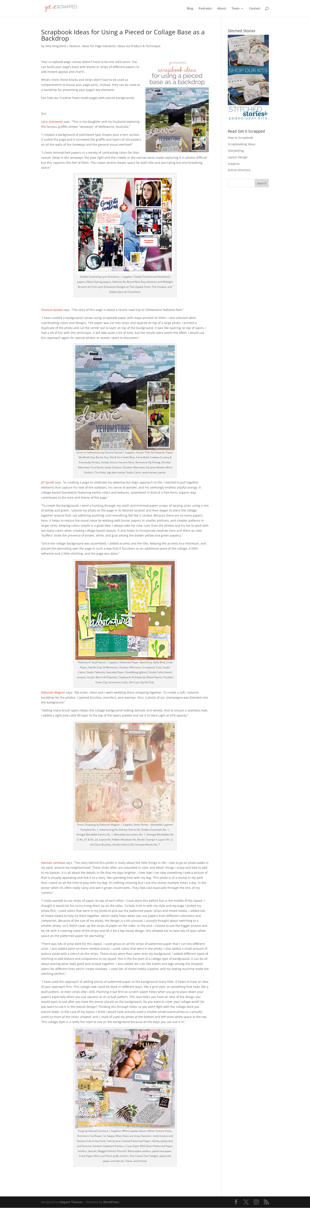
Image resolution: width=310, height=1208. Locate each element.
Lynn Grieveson (52, 122)
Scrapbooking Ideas (241, 144)
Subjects (234, 164)
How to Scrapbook (240, 138)
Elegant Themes (70, 1202)
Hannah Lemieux (53, 863)
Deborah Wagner (53, 692)
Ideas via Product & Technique (138, 46)
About (221, 8)
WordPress (111, 1202)
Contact (254, 8)
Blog (190, 8)
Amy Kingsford (55, 46)
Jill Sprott (47, 482)
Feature (74, 46)
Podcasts (205, 8)
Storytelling (236, 151)
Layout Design (238, 157)
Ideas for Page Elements (99, 46)
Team (235, 8)
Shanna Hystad (51, 310)
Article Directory (239, 170)
